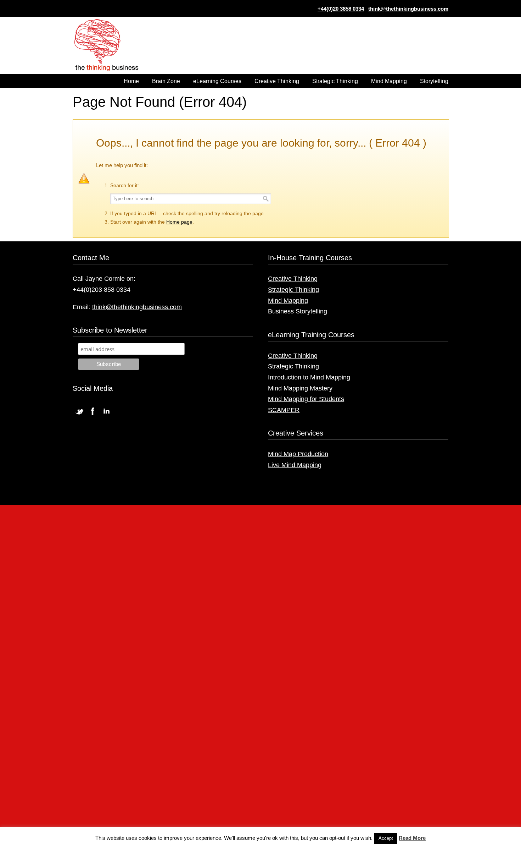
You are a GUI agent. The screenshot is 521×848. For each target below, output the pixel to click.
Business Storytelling (297, 311)
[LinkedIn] (106, 415)
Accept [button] (386, 838)
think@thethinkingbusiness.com (408, 9)
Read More (412, 838)
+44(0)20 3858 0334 (341, 9)
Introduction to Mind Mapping (309, 377)
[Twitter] (79, 415)
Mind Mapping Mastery (300, 388)
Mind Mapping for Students (306, 399)
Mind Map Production (298, 454)
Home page (179, 222)
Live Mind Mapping (294, 465)
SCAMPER (283, 410)
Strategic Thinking (293, 289)
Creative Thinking (293, 278)
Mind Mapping (288, 300)
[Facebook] (93, 415)
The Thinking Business (110, 45)
